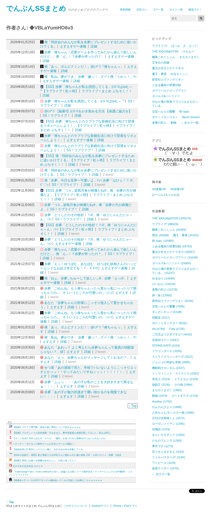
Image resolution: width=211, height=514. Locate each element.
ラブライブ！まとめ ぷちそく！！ (107, 91)
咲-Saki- (184, 111)
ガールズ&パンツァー (166, 96)
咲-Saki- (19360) (163, 240)
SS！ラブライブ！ (56, 115)
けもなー (188, 51)
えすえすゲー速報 (73, 46)
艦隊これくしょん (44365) (169, 229)
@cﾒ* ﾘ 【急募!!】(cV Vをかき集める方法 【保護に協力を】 (88, 111)
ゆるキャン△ (179, 74)
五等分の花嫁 (160, 62)
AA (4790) (158, 328)
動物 (173, 122)
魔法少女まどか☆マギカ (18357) (173, 252)
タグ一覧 (158, 9)
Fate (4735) (177, 328)
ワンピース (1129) (164, 462)
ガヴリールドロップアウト (169, 90)
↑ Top (133, 406)
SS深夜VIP (177, 189)
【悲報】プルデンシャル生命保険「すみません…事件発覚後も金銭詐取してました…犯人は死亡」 (63, 432)
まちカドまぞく (189, 57)
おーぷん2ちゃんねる (166, 194)
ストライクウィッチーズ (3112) (172, 356)
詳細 (94, 46)
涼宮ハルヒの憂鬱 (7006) (168, 306)
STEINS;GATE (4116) (166, 345)
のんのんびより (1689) (167, 407)
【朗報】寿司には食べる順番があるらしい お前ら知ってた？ (44, 460)
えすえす (121, 292)
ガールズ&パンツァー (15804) (171, 263)
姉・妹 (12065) (162, 295)
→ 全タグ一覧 (190, 122)
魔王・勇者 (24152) (186, 235)
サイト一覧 (176, 9)
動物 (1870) (159, 395)
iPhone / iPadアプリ (125, 505)
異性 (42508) (160, 235)
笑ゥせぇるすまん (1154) (168, 451)
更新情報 (125, 9)
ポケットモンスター (165, 117)
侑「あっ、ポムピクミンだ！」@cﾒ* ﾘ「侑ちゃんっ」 (84, 66)
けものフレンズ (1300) (167, 440)
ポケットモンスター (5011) (169, 323)
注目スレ (141, 9)
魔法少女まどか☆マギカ (168, 68)
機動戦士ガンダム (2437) (168, 368)
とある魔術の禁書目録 (166, 85)
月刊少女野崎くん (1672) (168, 418)
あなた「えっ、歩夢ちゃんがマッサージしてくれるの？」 (87, 357)
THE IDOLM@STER (165, 51)
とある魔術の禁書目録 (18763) (172, 246)
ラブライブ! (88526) (165, 224)
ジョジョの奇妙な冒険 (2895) (171, 362)
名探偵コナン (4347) (165, 340)
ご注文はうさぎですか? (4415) (172, 334)
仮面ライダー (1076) (165, 468)
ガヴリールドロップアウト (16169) (175, 257)
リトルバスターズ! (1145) (168, 457)
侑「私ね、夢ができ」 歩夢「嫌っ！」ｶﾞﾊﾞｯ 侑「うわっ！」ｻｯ (90, 76)
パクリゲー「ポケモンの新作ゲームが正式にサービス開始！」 (44, 444)
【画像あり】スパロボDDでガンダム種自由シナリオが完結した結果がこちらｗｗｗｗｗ (57, 480)
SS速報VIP (159, 189)
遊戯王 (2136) (161, 384)
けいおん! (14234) (164, 284)
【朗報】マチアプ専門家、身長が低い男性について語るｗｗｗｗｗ (47, 427)
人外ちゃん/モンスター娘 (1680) (173, 412)
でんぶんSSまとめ (36, 8)
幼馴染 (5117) (161, 317)
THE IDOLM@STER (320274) (171, 218)
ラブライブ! (159, 46)
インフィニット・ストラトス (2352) (175, 373)
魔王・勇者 (159, 74)
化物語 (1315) (161, 429)
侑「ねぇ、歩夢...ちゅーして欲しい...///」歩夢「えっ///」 (85, 278)
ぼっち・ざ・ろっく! (184, 46)
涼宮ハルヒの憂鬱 (163, 111)
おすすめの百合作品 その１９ (28, 466)
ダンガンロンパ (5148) (167, 312)
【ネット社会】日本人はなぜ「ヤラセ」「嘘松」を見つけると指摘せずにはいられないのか (59, 438)
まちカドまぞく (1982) (167, 390)
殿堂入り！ (195, 9)
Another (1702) (162, 401)
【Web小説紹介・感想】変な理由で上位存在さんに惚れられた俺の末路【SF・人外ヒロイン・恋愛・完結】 (67, 455)
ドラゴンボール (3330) (167, 351)
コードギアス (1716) (184, 395)
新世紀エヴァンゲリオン (168, 79)
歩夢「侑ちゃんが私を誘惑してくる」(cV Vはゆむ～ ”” (84, 101)
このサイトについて (75, 505)
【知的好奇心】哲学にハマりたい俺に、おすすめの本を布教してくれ (48, 449)
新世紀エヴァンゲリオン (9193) (172, 300)
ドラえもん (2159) (186, 379)
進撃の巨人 (159, 122)
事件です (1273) (162, 446)
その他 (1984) (183, 384)
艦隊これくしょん (163, 57)
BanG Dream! (191, 117)
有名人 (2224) (161, 379)
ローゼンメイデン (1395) (168, 423)
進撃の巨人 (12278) (165, 289)
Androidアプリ (100, 505)
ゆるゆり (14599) (163, 278)
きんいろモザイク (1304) (168, 434)
